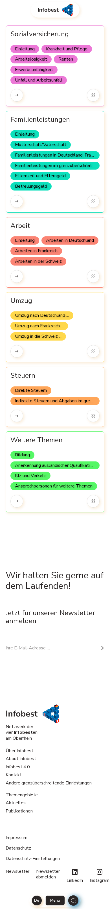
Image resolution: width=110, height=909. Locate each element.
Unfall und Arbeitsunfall (38, 80)
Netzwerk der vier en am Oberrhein (22, 732)
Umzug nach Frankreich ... (39, 326)
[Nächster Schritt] (101, 648)
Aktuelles (16, 802)
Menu (55, 900)
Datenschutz (18, 848)
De (36, 900)
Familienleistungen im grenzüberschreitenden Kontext (57, 165)
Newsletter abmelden (48, 874)
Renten (65, 59)
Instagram (99, 880)
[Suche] (73, 900)
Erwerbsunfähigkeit (34, 70)
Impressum (16, 838)
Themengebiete (22, 794)
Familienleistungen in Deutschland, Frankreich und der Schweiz (57, 155)
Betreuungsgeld (31, 186)
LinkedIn (75, 880)
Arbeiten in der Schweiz (38, 261)
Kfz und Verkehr (30, 475)
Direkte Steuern (31, 390)
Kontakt (14, 774)
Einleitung (25, 49)
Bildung (22, 455)
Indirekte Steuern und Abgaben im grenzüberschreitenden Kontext (57, 401)
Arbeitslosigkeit (31, 59)
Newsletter (17, 871)
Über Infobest (19, 750)
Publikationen (19, 811)
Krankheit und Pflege (66, 49)
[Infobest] (55, 10)
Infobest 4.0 (18, 766)
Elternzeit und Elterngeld (40, 176)
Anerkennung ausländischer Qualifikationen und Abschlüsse (57, 465)
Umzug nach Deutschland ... (42, 315)
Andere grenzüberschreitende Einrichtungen (49, 783)
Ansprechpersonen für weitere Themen (54, 486)
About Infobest (21, 758)
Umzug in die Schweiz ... (38, 336)
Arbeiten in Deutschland (70, 240)
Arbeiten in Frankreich (36, 251)
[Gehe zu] (16, 95)
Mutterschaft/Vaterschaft (40, 145)
